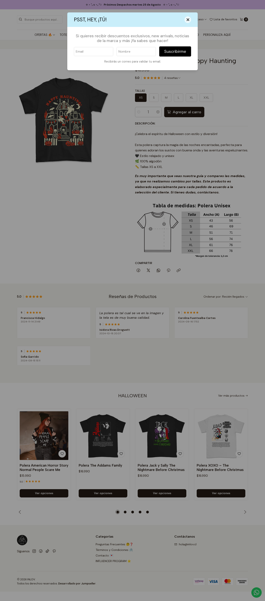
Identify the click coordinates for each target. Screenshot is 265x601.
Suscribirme (175, 51)
